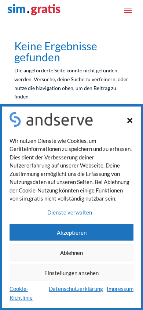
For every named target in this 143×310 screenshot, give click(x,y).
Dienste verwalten (69, 212)
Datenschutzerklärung (76, 288)
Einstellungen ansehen (71, 273)
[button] (129, 120)
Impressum (120, 288)
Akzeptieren (72, 232)
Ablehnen (71, 252)
